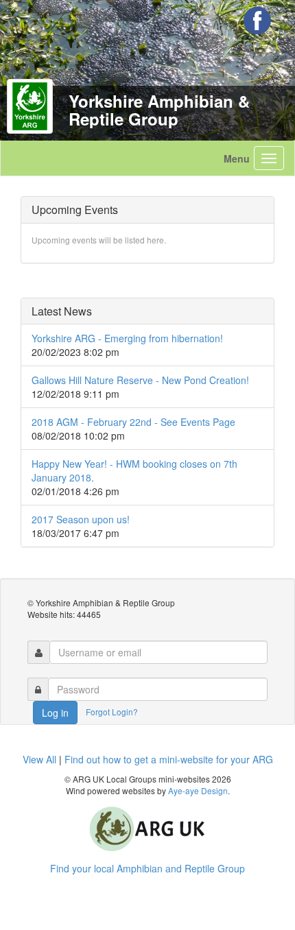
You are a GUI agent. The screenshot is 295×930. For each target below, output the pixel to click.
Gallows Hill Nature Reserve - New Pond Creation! (140, 380)
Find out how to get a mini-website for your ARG (168, 759)
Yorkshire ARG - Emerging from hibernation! (127, 338)
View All (39, 759)
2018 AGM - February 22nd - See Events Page (133, 422)
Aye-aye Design (198, 790)
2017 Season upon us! (81, 519)
